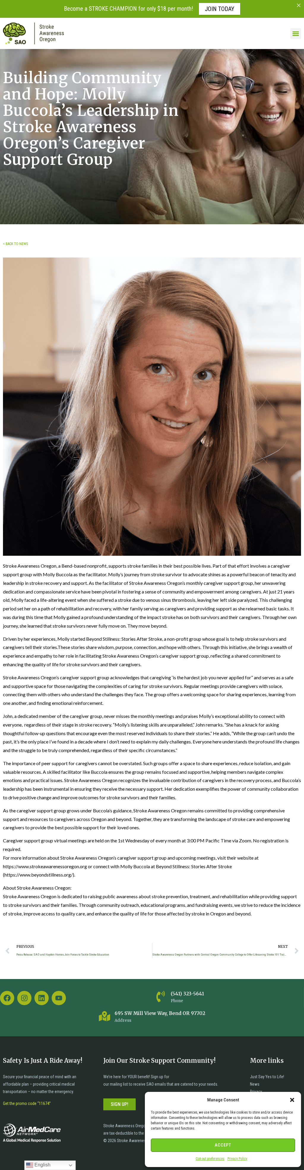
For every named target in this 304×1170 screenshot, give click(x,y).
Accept (223, 1145)
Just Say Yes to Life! (267, 1076)
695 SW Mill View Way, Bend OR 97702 (160, 1013)
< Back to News (15, 244)
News (254, 1084)
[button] (292, 1100)
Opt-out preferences (210, 1159)
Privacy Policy (237, 1159)
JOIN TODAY (219, 8)
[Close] (298, 5)
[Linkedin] (41, 998)
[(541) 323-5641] (160, 996)
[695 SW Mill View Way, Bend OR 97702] (104, 1016)
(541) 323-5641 (187, 994)
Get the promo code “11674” (27, 1103)
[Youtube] (59, 998)
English (41, 1164)
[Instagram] (24, 998)
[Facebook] (7, 998)
